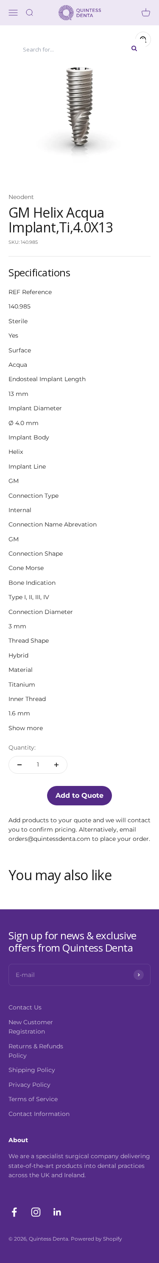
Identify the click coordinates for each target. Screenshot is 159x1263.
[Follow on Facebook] (14, 1212)
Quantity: (22, 747)
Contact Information (39, 1114)
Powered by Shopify (96, 1239)
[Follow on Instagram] (36, 1212)
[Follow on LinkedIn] (57, 1212)
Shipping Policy (31, 1070)
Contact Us (25, 1007)
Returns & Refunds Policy (35, 1050)
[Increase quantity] (56, 764)
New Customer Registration (30, 1026)
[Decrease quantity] (19, 764)
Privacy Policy (29, 1084)
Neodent (21, 197)
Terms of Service (33, 1099)
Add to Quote (79, 795)
